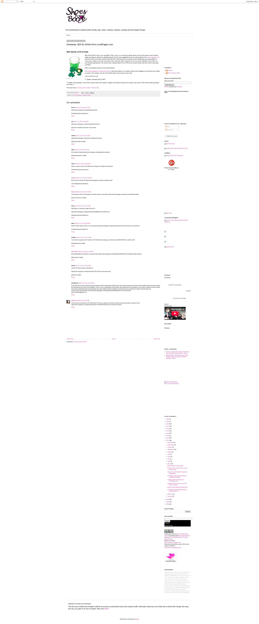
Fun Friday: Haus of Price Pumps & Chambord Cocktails (177, 476)
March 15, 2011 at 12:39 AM (86, 283)
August (170, 452)
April (169, 461)
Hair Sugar (74, 251)
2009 (167, 502)
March (169, 463)
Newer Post (70, 339)
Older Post (157, 339)
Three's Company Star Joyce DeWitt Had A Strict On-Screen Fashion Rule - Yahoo (177, 352)
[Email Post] (82, 92)
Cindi (72, 300)
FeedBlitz (179, 86)
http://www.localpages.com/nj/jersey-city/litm (98, 71)
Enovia (73, 192)
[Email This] (86, 93)
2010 (167, 499)
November (171, 445)
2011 (167, 440)
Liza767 (73, 178)
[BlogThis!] (88, 93)
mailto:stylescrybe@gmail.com (172, 547)
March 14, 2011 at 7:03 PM (83, 135)
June (169, 456)
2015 (167, 431)
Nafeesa (170, 70)
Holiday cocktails (86, 95)
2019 (167, 421)
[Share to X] (89, 93)
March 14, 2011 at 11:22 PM (83, 265)
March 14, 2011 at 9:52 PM (81, 149)
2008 (167, 504)
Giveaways (80, 88)
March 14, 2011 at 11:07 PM (83, 237)
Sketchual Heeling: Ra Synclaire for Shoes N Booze (177, 484)
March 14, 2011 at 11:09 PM (85, 251)
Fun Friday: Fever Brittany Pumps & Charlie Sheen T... (177, 490)
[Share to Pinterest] (93, 93)
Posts (168, 126)
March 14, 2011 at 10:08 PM (82, 163)
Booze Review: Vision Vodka (175, 466)
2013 (167, 435)
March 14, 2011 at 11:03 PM (82, 223)
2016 (167, 428)
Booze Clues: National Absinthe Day (177, 487)
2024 (167, 419)
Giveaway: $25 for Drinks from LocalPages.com (175, 480)
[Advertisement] (174, 53)
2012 (167, 438)
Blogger (137, 619)
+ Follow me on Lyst (171, 136)
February (170, 494)
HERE (106, 609)
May (169, 459)
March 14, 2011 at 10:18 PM (84, 178)
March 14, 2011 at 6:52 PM (81, 121)
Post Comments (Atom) (80, 341)
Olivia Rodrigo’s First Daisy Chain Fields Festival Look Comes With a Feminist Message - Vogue (177, 357)
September (171, 449)
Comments (170, 129)
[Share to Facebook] (91, 93)
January (170, 496)
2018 (167, 424)
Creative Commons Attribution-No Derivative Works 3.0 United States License (177, 537)
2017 (167, 426)
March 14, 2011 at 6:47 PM (82, 107)
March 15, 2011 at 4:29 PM (82, 300)
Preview (166, 86)
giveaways (79, 95)
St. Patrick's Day (94, 88)
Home (68, 35)
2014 (167, 433)
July (169, 454)
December (171, 442)
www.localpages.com (153, 57)
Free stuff (73, 95)
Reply (73, 116)
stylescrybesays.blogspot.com (172, 542)
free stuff (86, 88)
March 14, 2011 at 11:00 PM (82, 206)
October (170, 447)
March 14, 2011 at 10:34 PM (83, 192)
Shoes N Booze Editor (174, 73)
